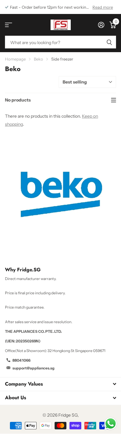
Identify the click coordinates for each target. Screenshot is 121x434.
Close (60, 384)
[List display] (113, 100)
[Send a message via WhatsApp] (110, 423)
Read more (102, 7)
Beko (38, 59)
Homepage (15, 59)
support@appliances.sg (33, 368)
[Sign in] (101, 24)
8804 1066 (21, 360)
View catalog (8, 25)
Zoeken (109, 42)
